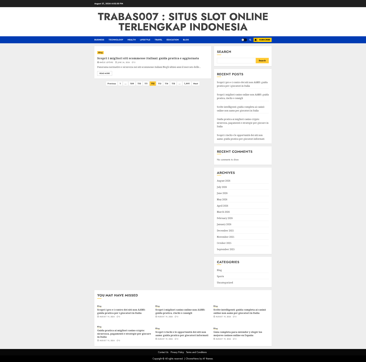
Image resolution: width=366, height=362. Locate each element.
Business (99, 39)
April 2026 (222, 205)
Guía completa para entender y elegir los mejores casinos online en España (237, 333)
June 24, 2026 (124, 62)
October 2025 (224, 243)
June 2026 (222, 193)
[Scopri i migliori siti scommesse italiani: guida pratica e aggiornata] (152, 52)
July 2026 (222, 187)
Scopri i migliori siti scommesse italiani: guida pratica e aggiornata (148, 58)
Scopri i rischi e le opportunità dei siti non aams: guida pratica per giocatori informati (181, 333)
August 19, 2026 (107, 317)
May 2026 (222, 199)
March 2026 (223, 211)
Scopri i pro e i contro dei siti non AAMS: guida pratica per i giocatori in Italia (121, 311)
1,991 (187, 83)
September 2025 (226, 249)
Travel (158, 39)
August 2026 (223, 180)
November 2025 (225, 236)
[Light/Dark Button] (244, 39)
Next (195, 83)
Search (224, 51)
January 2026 (224, 224)
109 (132, 83)
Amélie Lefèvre (106, 62)
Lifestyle (145, 39)
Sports (220, 276)
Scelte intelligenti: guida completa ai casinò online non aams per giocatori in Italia (239, 311)
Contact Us (163, 352)
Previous (112, 83)
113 (159, 83)
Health (132, 39)
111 (146, 83)
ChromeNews (192, 358)
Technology (116, 39)
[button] (250, 40)
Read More (105, 73)
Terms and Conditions (196, 352)
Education (173, 39)
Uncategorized (225, 282)
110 (139, 83)
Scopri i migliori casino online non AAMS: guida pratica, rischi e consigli (243, 96)
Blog (186, 39)
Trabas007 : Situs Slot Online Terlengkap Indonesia (183, 21)
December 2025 (225, 230)
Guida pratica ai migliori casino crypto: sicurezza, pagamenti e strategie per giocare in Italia (242, 123)
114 (166, 83)
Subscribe (264, 39)
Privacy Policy (177, 352)
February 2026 (225, 218)
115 (173, 83)
